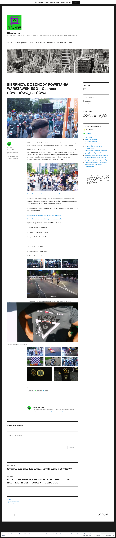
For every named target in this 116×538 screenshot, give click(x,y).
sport (8, 152)
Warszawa (15, 158)
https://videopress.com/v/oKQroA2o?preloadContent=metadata (44, 194)
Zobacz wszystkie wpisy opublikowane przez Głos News (53, 411)
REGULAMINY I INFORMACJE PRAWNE (60, 43)
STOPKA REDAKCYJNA (37, 43)
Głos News (13, 33)
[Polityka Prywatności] (106, 514)
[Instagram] (100, 116)
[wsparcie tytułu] (99, 514)
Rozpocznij (76, 2)
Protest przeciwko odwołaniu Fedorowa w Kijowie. (96, 159)
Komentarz (72, 447)
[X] (90, 116)
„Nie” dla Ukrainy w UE (90, 153)
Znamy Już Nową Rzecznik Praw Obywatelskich (96, 161)
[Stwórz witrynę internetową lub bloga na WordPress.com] (14, 515)
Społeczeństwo (14, 152)
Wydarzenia (10, 154)
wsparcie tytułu (11, 499)
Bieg (8, 156)
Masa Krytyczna (14, 156)
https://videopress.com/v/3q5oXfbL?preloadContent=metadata (44, 215)
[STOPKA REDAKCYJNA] (103, 514)
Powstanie (9, 158)
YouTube (9, 43)
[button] (52, 177)
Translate (94, 103)
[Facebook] (85, 116)
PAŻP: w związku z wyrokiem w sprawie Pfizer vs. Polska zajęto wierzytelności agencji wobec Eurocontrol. (96, 164)
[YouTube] (95, 116)
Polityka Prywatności (21, 43)
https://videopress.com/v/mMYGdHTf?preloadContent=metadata (44, 219)
